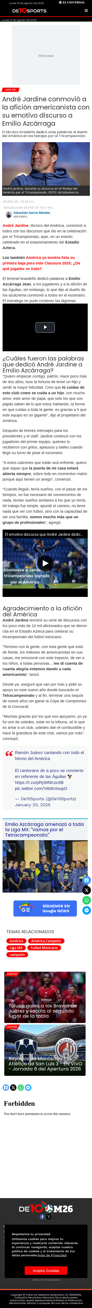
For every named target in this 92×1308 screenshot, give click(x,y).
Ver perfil (20, 216)
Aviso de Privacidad (46, 1280)
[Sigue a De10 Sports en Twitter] (48, 1216)
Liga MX (16, 947)
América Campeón (46, 941)
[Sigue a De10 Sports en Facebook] (42, 1216)
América (16, 941)
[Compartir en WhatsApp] (86, 900)
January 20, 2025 (32, 804)
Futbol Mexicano (44, 947)
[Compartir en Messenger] (86, 910)
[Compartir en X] (86, 890)
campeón (17, 954)
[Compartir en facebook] (86, 880)
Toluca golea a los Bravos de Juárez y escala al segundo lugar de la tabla (43, 1011)
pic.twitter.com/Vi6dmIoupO (41, 788)
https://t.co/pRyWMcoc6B (39, 782)
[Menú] (86, 10)
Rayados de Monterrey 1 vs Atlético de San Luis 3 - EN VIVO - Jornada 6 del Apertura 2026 (45, 1064)
